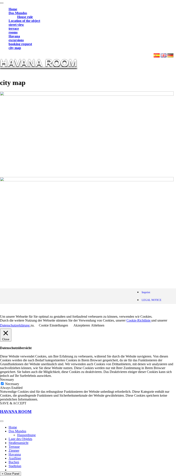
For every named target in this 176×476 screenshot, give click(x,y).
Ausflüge (15, 458)
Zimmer (14, 450)
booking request (20, 44)
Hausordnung (26, 435)
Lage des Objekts (20, 439)
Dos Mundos (18, 13)
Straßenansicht (18, 443)
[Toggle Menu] (1, 3)
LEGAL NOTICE (151, 300)
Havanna (15, 454)
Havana (14, 36)
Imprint (146, 292)
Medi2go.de (46, 309)
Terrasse (14, 446)
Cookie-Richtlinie (138, 320)
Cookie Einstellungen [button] (53, 325)
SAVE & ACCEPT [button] (13, 403)
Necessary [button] (7, 379)
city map (15, 48)
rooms (13, 32)
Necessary (12, 384)
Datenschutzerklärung (15, 325)
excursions (16, 40)
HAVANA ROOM (38, 63)
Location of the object (24, 21)
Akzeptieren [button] (81, 325)
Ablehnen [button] (97, 325)
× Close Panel (10, 473)
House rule (25, 17)
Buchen (14, 462)
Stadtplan (15, 466)
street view (16, 24)
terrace (14, 28)
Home (13, 9)
